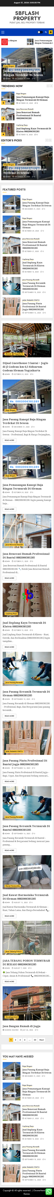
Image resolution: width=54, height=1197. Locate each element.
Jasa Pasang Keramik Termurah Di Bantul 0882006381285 (26, 828)
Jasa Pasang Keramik (30, 280)
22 (35, 1040)
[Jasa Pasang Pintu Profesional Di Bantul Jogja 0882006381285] (11, 306)
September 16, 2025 (33, 313)
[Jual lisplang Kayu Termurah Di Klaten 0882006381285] (7, 129)
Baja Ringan (9, 66)
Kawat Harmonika (13, 886)
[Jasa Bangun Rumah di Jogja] (27, 1003)
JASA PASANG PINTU (30, 300)
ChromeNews (39, 1190)
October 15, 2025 (26, 135)
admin (8, 79)
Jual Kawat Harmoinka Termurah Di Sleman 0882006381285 (25, 896)
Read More (9, 440)
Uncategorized (12, 1017)
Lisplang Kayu (22, 125)
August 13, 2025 (21, 903)
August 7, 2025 (20, 968)
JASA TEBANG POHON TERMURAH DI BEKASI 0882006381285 (26, 962)
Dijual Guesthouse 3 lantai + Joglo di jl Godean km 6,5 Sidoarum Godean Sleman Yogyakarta (25, 366)
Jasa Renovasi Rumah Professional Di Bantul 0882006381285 (28, 115)
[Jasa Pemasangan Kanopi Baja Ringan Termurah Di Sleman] (7, 98)
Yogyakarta (18, 354)
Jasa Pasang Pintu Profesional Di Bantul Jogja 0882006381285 (34, 306)
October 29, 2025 (26, 103)
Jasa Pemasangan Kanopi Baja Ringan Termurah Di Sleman (32, 98)
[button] (2, 32)
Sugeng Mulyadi (11, 1030)
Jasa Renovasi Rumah (25, 109)
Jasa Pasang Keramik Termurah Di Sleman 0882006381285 (33, 286)
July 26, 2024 (28, 1030)
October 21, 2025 (32, 251)
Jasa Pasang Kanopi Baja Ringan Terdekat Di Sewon (23, 73)
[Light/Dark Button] (40, 32)
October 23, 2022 (21, 374)
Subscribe (51, 32)
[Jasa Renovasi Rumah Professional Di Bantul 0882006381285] (7, 114)
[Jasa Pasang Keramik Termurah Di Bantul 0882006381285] (27, 803)
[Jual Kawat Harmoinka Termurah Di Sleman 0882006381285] (27, 872)
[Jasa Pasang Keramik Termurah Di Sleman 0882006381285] (11, 286)
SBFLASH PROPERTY (27, 15)
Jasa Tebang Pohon (14, 951)
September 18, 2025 (33, 292)
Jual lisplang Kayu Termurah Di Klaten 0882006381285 (33, 130)
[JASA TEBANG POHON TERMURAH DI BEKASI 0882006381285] (27, 938)
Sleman (9, 354)
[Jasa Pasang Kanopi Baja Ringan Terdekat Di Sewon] (11, 204)
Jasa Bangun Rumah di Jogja (21, 1026)
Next (41, 1040)
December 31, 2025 (22, 79)
